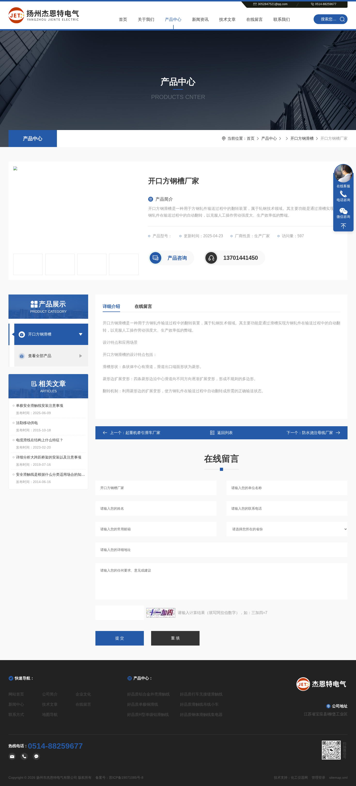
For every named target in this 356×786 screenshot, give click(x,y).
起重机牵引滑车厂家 (142, 433)
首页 (123, 19)
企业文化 (83, 694)
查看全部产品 (39, 356)
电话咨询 (343, 200)
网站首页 (16, 694)
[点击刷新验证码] (160, 613)
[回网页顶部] (343, 226)
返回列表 (225, 433)
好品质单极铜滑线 (142, 704)
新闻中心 (16, 704)
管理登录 (318, 777)
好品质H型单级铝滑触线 (148, 714)
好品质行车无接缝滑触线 (201, 694)
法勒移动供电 (27, 423)
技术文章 (227, 19)
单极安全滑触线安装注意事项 (39, 405)
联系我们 (281, 19)
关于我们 (146, 19)
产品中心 (173, 19)
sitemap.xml (338, 777)
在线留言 (254, 19)
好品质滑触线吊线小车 (199, 704)
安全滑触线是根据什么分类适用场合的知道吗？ (50, 474)
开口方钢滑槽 (302, 138)
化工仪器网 (299, 777)
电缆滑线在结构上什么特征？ (39, 440)
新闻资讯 (200, 19)
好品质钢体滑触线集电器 (201, 714)
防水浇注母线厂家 (317, 433)
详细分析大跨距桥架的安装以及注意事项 (48, 457)
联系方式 (16, 714)
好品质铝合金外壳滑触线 (148, 694)
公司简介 (50, 694)
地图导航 (50, 714)
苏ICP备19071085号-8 (126, 777)
